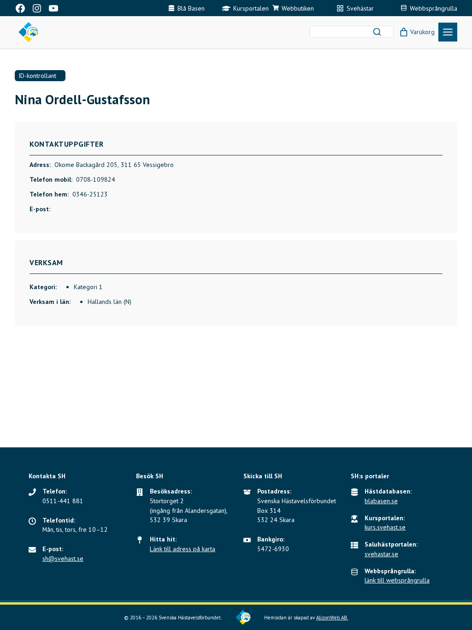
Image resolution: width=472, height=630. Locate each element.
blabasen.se (381, 501)
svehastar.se (381, 554)
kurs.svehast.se (385, 527)
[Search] (377, 32)
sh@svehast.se (62, 558)
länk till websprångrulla (397, 580)
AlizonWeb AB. (332, 617)
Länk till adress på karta (182, 549)
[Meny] (447, 32)
